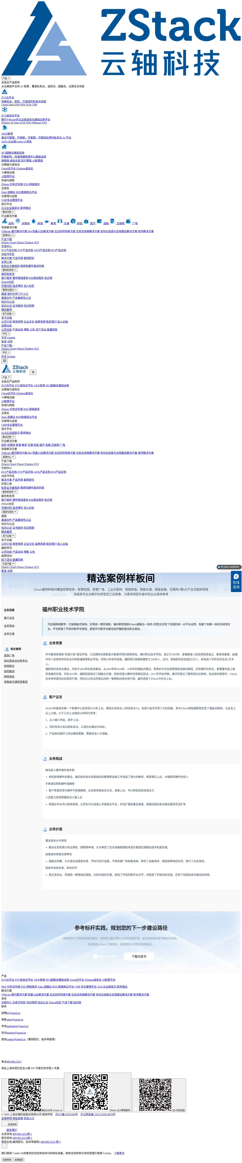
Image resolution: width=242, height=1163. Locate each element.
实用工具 (6, 262)
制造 (36, 445)
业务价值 (9, 633)
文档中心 (6, 246)
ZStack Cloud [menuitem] (8, 348)
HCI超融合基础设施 (57, 385)
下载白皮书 (139, 956)
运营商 (11, 445)
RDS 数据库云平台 (63, 986)
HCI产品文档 (58, 250)
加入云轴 (62, 321)
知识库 (48, 278)
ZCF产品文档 (9, 250)
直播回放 (52, 329)
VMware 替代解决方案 (16, 231)
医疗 (42, 445)
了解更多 (119, 1153)
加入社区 (29, 286)
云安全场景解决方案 (88, 231)
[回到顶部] (4, 1146)
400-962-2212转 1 (22, 1134)
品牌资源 (40, 321)
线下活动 (41, 329)
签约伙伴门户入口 (17, 294)
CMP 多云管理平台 (86, 986)
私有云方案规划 (10, 266)
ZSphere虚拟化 (24, 168)
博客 (26, 329)
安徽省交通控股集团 (16, 681)
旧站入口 (29, 1118)
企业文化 (29, 321)
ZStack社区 (7, 282)
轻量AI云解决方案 (43, 231)
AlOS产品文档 (42, 250)
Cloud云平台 (8, 168)
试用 (10, 341)
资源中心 (7, 235)
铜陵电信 (9, 676)
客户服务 (6, 278)
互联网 (55, 445)
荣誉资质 (18, 321)
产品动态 (18, 329)
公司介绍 (6, 321)
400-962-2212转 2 (22, 1138)
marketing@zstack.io (17, 1026)
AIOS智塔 (39, 385)
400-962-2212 (14, 1061)
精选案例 (6, 309)
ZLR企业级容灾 (16, 208)
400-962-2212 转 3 (50, 1141)
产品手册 (18, 258)
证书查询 (18, 305)
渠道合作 (6, 298)
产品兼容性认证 (22, 298)
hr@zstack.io (13, 1013)
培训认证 (6, 305)
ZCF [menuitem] (36, 348)
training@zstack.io (16, 1032)
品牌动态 (6, 325)
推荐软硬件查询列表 (32, 266)
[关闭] (33, 372)
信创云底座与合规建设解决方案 (118, 231)
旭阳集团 (9, 671)
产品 (5, 78)
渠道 (4, 294)
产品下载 (6, 239)
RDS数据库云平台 (26, 192)
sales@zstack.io (15, 1019)
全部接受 (18, 1160)
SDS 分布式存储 (10, 986)
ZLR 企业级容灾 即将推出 (112, 986)
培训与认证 (7, 301)
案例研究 (29, 258)
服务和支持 (8, 270)
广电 (62, 445)
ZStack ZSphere (24, 242)
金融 (48, 445)
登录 (4, 341)
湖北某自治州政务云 (16, 660)
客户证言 (9, 618)
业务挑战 (9, 625)
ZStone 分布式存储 (12, 184)
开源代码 (6, 286)
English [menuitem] (11, 337)
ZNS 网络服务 (31, 184)
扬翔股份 (9, 666)
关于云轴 (7, 313)
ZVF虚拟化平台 (24, 385)
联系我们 (51, 321)
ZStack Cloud (8, 242)
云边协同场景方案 (64, 231)
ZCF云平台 (7, 385)
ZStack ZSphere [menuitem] (24, 348)
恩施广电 (9, 655)
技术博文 (18, 286)
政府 (4, 445)
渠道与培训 (8, 290)
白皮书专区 (7, 254)
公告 (32, 329)
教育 (24, 445)
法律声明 (6, 1118)
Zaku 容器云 (8, 192)
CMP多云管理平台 (12, 200)
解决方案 (7, 212)
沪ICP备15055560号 (66, 1114)
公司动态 (6, 329)
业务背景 (9, 610)
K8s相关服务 (36, 278)
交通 (30, 445)
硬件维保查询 (20, 278)
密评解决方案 (146, 231)
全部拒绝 (7, 1160)
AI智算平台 (8, 176)
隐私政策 (18, 1118)
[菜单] (4, 361)
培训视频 (29, 305)
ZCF (36, 242)
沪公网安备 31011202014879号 (98, 1114)
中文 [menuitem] (4, 337)
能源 (18, 445)
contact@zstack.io (16, 1039)
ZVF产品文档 (25, 250)
